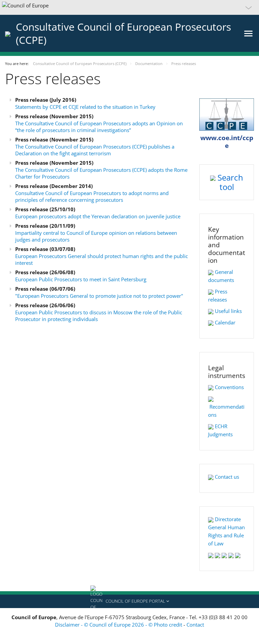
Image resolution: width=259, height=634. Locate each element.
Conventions (229, 387)
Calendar (225, 322)
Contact (195, 624)
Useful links (228, 311)
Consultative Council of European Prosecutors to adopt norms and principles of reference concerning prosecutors (92, 196)
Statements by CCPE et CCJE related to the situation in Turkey (85, 106)
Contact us (227, 476)
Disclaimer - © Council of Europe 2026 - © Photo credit (119, 624)
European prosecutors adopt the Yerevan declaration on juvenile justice (97, 216)
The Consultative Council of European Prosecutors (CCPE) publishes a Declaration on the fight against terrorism (94, 150)
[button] (129, 7)
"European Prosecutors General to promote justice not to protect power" (99, 295)
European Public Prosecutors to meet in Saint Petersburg (80, 279)
